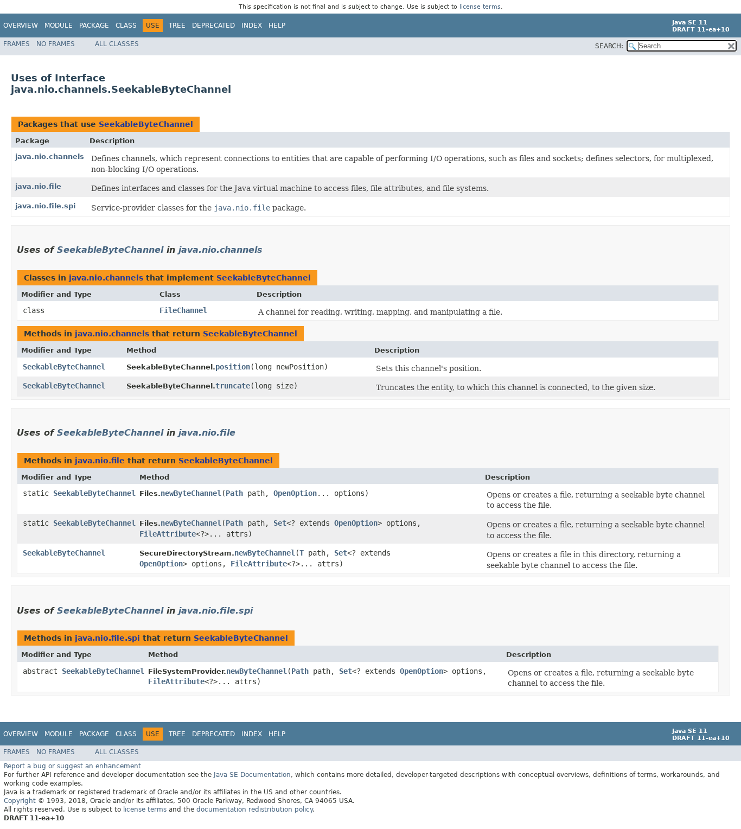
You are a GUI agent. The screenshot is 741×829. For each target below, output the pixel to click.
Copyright (20, 801)
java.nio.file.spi (45, 206)
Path (234, 493)
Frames (16, 44)
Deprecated (213, 25)
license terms (480, 6)
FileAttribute (167, 534)
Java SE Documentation (252, 775)
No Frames (55, 44)
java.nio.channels (49, 156)
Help (277, 25)
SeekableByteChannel (146, 124)
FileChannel (183, 310)
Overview (20, 25)
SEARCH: (609, 46)
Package (94, 25)
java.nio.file (38, 186)
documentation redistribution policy (254, 809)
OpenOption (295, 493)
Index (251, 25)
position (232, 366)
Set (279, 523)
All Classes (117, 44)
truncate (232, 385)
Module (58, 25)
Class (126, 25)
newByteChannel (191, 493)
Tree (177, 25)
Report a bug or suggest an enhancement (72, 766)
